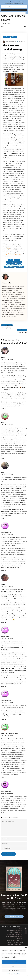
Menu (2, 26)
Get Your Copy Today (14, 916)
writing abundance (9, 266)
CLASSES (11, 932)
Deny (14, 966)
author (10, 260)
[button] (25, 947)
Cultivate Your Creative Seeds (14, 934)
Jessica (3, 357)
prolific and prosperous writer (14, 262)
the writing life (10, 264)
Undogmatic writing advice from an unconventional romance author (14, 2)
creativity (17, 260)
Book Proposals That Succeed (14, 930)
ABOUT (20, 928)
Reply (2, 409)
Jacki (2, 472)
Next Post (20, 330)
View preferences (14, 970)
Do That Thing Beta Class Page (14, 940)
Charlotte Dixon (6, 532)
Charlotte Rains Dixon (13, 18)
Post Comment (8, 854)
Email (9, 248)
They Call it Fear (22, 333)
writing (19, 264)
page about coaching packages (13, 254)
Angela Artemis (5, 636)
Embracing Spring (6, 328)
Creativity (6, 36)
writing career (20, 266)
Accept (14, 962)
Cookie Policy (10, 973)
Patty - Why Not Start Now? (9, 733)
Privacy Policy (17, 973)
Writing (13, 36)
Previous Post (8, 325)
